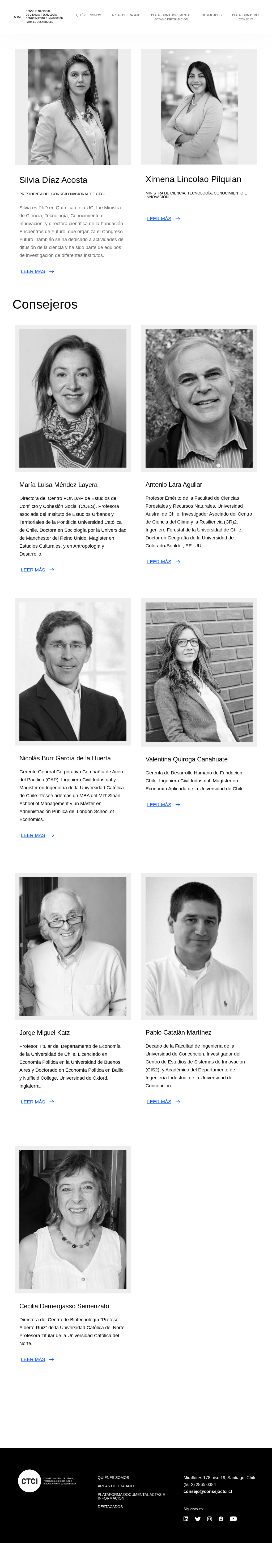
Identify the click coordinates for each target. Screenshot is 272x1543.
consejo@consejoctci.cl (208, 1491)
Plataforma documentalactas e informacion (171, 17)
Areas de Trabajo (126, 15)
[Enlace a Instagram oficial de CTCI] (209, 1519)
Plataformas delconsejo (246, 17)
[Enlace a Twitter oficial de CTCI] (198, 1519)
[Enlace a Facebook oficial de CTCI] (221, 1519)
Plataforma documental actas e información (131, 1496)
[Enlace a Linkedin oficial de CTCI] (186, 1519)
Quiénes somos (88, 15)
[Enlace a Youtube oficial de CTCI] (233, 1519)
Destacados (212, 15)
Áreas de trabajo (116, 1486)
